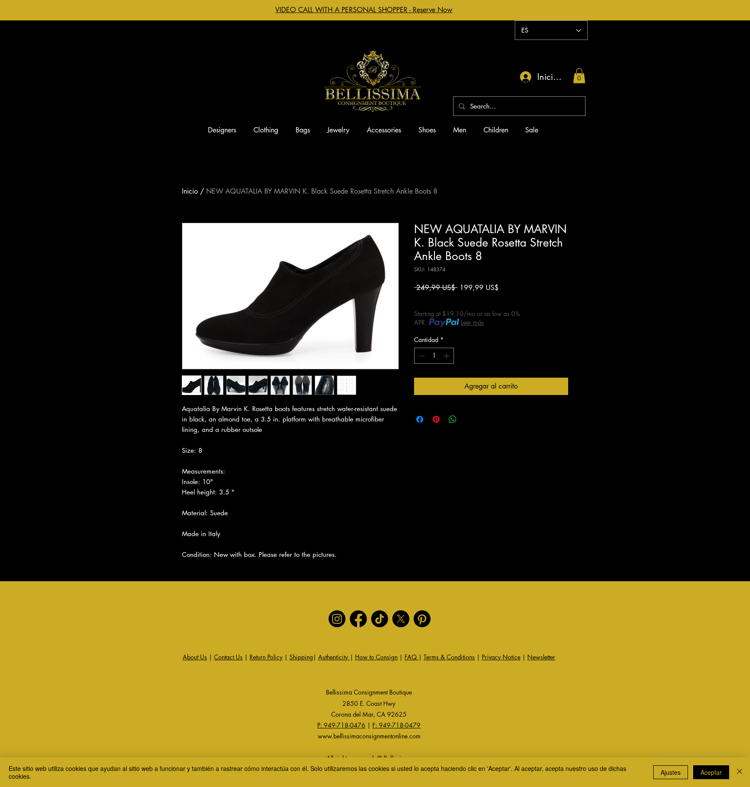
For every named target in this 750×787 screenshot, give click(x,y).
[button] (579, 75)
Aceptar (711, 772)
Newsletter (541, 657)
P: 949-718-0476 (341, 725)
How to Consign (376, 657)
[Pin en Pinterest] (436, 419)
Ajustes (671, 772)
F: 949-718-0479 (396, 725)
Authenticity (334, 657)
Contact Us (228, 657)
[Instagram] (337, 618)
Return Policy (266, 657)
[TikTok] (379, 618)
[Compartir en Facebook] (419, 419)
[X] (400, 618)
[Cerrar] (739, 772)
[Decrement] (420, 355)
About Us (195, 657)
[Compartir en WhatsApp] (452, 419)
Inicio (190, 191)
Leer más (472, 322)
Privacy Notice (501, 657)
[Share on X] (469, 419)
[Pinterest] (422, 618)
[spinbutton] (434, 355)
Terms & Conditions (449, 657)
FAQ (411, 657)
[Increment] (447, 355)
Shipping (301, 657)
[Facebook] (358, 618)
